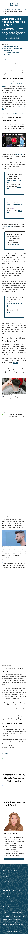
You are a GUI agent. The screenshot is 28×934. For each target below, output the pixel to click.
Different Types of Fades (15, 113)
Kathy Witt (21, 27)
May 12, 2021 (16, 244)
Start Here (5, 9)
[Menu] (2, 4)
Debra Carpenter (9, 27)
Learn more (17, 38)
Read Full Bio (14, 858)
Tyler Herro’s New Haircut (11, 46)
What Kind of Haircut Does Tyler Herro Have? (13, 53)
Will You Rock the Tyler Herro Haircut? (12, 59)
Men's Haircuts (22, 9)
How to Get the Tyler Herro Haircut (14, 56)
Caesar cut (18, 154)
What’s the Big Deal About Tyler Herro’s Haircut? (13, 49)
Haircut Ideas (13, 9)
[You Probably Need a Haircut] (14, 4)
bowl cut (8, 373)
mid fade (15, 362)
